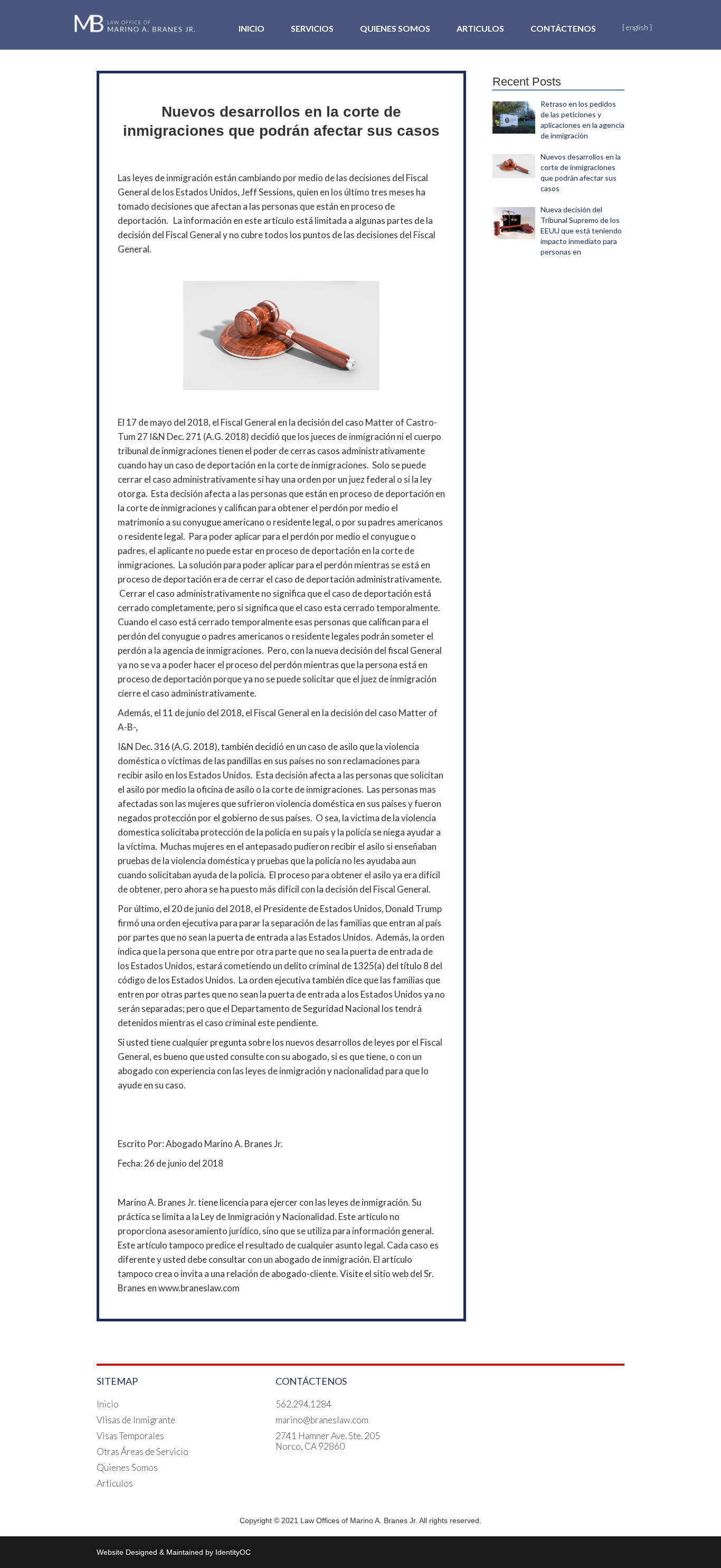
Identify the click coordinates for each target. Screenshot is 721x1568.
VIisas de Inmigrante (136, 1420)
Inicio (251, 28)
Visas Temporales (130, 1436)
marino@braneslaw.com (322, 1420)
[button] (312, 28)
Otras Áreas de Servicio (142, 1452)
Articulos (480, 28)
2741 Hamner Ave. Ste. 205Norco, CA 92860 (328, 1441)
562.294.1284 (303, 1404)
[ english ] (637, 27)
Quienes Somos (395, 28)
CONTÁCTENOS (563, 28)
